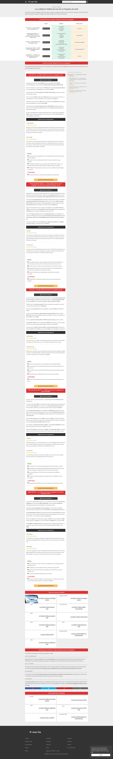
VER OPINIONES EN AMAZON (46, 179)
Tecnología (59, 6)
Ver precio (47, 28)
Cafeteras (69, 744)
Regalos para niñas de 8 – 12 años (52, 750)
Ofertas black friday (71, 747)
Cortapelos (69, 738)
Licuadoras (69, 741)
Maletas (26, 750)
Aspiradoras (48, 744)
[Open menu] (26, 2)
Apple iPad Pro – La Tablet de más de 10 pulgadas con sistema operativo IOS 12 (77, 91)
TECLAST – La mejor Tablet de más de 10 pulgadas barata (77, 84)
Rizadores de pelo (28, 741)
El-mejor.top (54, 6)
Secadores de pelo (28, 744)
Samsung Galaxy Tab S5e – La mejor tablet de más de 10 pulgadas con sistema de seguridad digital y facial (77, 79)
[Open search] (87, 2)
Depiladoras (48, 741)
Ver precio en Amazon (46, 80)
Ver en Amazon (71, 76)
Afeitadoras (48, 738)
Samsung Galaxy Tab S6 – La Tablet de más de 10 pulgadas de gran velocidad (78, 87)
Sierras (47, 747)
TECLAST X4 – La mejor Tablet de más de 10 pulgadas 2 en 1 (78, 75)
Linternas (27, 738)
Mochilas (27, 747)
